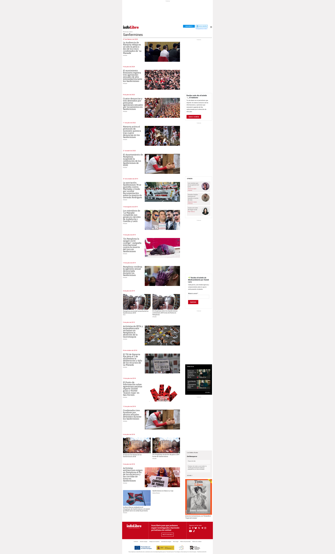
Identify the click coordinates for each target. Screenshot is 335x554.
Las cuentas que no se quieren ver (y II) (193, 185)
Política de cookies (196, 541)
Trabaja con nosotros (154, 541)
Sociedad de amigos (166, 541)
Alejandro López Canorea (192, 202)
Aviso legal (175, 541)
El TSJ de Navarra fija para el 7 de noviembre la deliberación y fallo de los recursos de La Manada (132, 359)
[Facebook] (192, 528)
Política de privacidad (185, 541)
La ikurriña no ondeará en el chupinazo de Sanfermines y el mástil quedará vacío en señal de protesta (136, 509)
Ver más (189, 475)
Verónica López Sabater (192, 189)
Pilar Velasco (191, 211)
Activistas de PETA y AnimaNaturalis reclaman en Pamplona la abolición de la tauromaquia (133, 331)
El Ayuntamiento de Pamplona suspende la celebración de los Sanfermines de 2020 (133, 159)
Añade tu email (193, 293)
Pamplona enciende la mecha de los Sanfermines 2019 (135, 312)
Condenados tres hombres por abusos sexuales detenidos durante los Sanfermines (132, 414)
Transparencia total (201, 28)
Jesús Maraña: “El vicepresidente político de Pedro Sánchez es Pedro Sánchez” (192, 384)
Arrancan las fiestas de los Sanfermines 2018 (132, 455)
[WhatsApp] (190, 528)
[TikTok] (194, 531)
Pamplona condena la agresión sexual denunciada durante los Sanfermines (132, 271)
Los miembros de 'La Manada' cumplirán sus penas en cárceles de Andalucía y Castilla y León (132, 215)
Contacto (136, 541)
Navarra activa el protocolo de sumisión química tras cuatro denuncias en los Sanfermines (132, 131)
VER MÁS (207, 392)
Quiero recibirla (194, 117)
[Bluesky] (196, 528)
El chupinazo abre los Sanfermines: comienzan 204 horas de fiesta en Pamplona (165, 313)
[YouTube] (190, 531)
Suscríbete (188, 26)
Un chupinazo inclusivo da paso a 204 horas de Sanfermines (165, 455)
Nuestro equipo (143, 541)
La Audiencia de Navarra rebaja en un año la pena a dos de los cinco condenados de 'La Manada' (132, 47)
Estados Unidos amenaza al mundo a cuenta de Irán (193, 197)
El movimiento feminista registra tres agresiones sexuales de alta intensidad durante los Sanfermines (132, 75)
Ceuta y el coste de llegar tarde (193, 208)
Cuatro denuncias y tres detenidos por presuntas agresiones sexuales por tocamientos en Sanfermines (133, 103)
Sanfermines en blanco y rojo (162, 491)
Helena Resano (156, 493)
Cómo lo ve (190, 366)
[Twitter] (199, 528)
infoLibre (125, 55)
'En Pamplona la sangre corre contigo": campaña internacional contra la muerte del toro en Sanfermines (132, 245)
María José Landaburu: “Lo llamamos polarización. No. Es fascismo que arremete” (192, 374)
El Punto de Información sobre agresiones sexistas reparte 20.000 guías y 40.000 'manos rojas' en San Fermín (132, 388)
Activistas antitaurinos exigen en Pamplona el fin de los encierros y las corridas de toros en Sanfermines (133, 474)
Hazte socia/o (167, 534)
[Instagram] (205, 528)
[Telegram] (202, 528)
